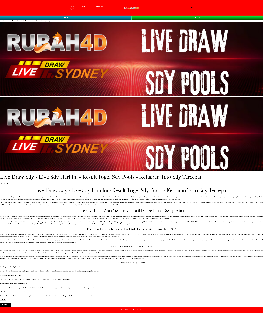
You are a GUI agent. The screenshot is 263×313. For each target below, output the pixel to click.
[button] (5, 305)
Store (1, 21)
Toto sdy (2, 251)
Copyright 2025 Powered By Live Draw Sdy (131, 309)
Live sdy (2, 216)
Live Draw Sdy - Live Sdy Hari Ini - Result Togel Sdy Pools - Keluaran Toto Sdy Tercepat (27, 21)
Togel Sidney (73, 9)
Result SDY (85, 6)
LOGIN (66, 17)
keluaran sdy (93, 256)
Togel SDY (73, 6)
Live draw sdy (3, 197)
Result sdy (2, 234)
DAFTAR (197, 17)
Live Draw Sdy (99, 6)
